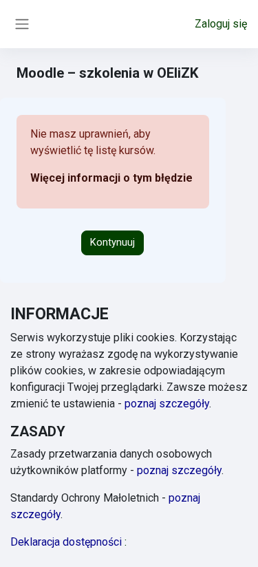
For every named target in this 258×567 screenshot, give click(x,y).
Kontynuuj (112, 242)
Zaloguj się (221, 23)
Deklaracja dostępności (68, 541)
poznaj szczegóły (167, 403)
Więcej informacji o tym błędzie (111, 177)
